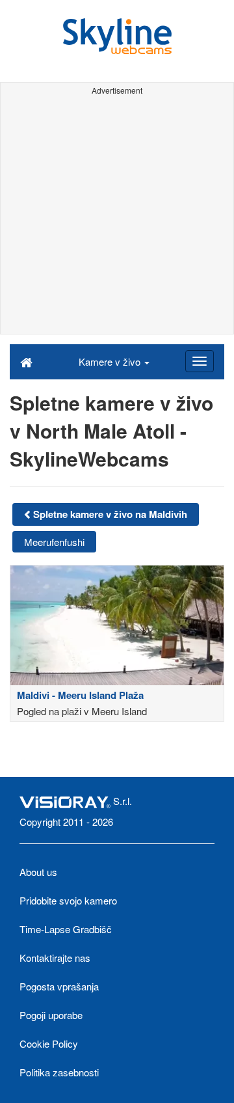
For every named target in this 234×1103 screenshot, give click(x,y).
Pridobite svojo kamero (68, 900)
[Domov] (26, 361)
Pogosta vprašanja (59, 986)
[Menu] (199, 361)
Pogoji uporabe (51, 1015)
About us (38, 871)
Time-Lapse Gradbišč (66, 929)
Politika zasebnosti (59, 1072)
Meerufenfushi (54, 542)
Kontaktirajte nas (55, 957)
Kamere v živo (111, 361)
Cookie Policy (49, 1043)
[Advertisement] (117, 217)
